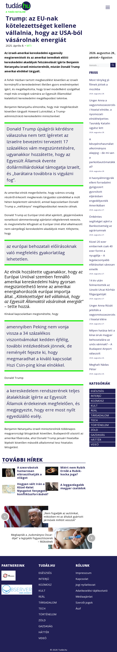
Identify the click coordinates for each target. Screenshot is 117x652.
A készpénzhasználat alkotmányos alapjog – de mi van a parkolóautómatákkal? (102, 153)
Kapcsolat (82, 579)
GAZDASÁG (98, 435)
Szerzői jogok (84, 602)
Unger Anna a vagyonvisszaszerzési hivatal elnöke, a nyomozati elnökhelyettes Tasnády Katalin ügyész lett (102, 114)
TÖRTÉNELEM (100, 425)
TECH (94, 420)
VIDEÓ (95, 444)
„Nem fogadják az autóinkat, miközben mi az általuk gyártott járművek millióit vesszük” (63, 517)
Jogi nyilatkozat (85, 585)
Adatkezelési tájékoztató (92, 590)
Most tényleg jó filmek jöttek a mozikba (99, 84)
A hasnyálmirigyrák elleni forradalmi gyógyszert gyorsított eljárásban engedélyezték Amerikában (101, 191)
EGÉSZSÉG (97, 391)
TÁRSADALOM (100, 415)
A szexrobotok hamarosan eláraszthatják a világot (29, 473)
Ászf (78, 608)
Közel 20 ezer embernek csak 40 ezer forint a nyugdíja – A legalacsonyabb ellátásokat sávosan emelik (102, 255)
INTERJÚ (96, 396)
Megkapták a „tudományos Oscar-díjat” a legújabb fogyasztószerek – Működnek (32, 538)
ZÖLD (94, 430)
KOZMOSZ (97, 401)
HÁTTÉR (96, 439)
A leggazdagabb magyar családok (73, 486)
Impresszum (83, 573)
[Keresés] (113, 65)
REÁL (94, 410)
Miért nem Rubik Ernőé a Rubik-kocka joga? (72, 471)
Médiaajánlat (84, 596)
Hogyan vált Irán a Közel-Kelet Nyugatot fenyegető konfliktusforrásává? (32, 489)
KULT (94, 405)
